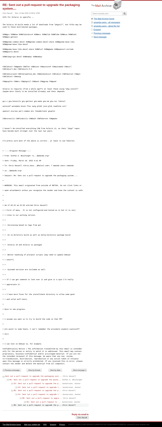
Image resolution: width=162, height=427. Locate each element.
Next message (79, 370)
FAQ (45, 424)
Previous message (12, 370)
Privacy (62, 424)
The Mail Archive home (104, 19)
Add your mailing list (32, 424)
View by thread (34, 370)
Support (53, 424)
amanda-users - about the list (107, 26)
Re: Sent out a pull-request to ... (44, 402)
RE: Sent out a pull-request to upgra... (42, 398)
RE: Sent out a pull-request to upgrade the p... (37, 390)
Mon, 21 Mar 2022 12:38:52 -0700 (27, 13)
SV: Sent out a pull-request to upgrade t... (40, 387)
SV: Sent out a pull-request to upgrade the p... (37, 384)
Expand (97, 30)
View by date (55, 370)
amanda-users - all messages (107, 22)
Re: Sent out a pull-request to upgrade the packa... (35, 380)
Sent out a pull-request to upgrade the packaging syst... (33, 376)
